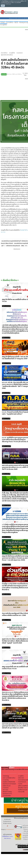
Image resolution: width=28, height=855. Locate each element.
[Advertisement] (14, 264)
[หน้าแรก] (2, 22)
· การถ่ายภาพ (5, 788)
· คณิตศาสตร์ (21, 778)
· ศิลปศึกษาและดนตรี (22, 790)
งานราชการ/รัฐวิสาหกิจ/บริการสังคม (12, 54)
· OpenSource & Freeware (9, 784)
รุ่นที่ (2, 246)
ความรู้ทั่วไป (12, 53)
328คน (22, 246)
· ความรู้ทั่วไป (21, 776)
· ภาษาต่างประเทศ (22, 782)
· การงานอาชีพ (21, 792)
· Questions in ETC (7, 794)
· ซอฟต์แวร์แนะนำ (6, 786)
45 (26, 246)
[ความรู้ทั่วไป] (3, 24)
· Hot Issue (5, 790)
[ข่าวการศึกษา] (10, 22)
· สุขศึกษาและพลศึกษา (23, 786)
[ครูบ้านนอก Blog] (16, 22)
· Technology (5, 776)
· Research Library (7, 792)
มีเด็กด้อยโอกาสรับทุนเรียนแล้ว (13, 246)
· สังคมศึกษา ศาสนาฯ (23, 788)
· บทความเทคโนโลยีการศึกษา (8, 778)
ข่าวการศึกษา (4, 53)
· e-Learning (5, 780)
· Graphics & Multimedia (8, 782)
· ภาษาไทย (20, 784)
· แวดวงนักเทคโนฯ (6, 796)
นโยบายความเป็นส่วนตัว (6, 3)
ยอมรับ (3, 5)
